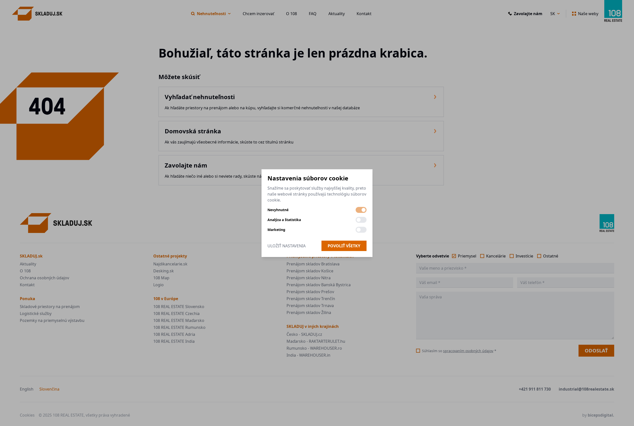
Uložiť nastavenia (286, 246)
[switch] (361, 210)
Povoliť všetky (344, 246)
